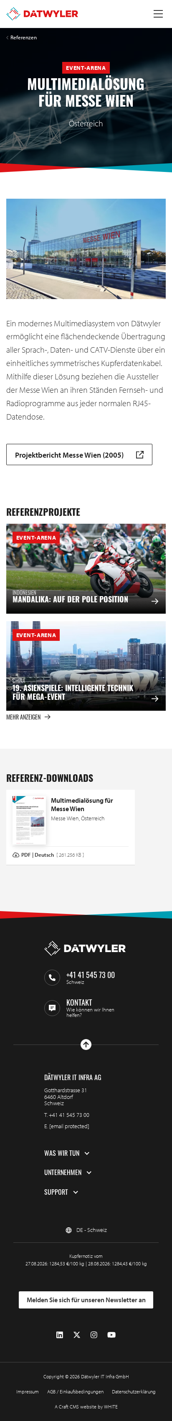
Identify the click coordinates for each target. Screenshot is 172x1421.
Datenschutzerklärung (134, 1391)
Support (56, 1192)
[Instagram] (94, 1335)
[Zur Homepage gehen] (42, 13)
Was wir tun (61, 1153)
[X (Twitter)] (77, 1335)
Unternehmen (62, 1172)
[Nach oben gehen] (86, 1045)
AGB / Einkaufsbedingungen (75, 1391)
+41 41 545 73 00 (69, 1115)
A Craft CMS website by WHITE (86, 1406)
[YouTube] (111, 1335)
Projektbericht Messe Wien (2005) (69, 454)
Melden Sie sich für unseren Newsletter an (86, 1300)
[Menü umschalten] (158, 14)
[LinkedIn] (59, 1335)
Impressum (27, 1391)
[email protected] (69, 1126)
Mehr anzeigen (23, 716)
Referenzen (23, 37)
